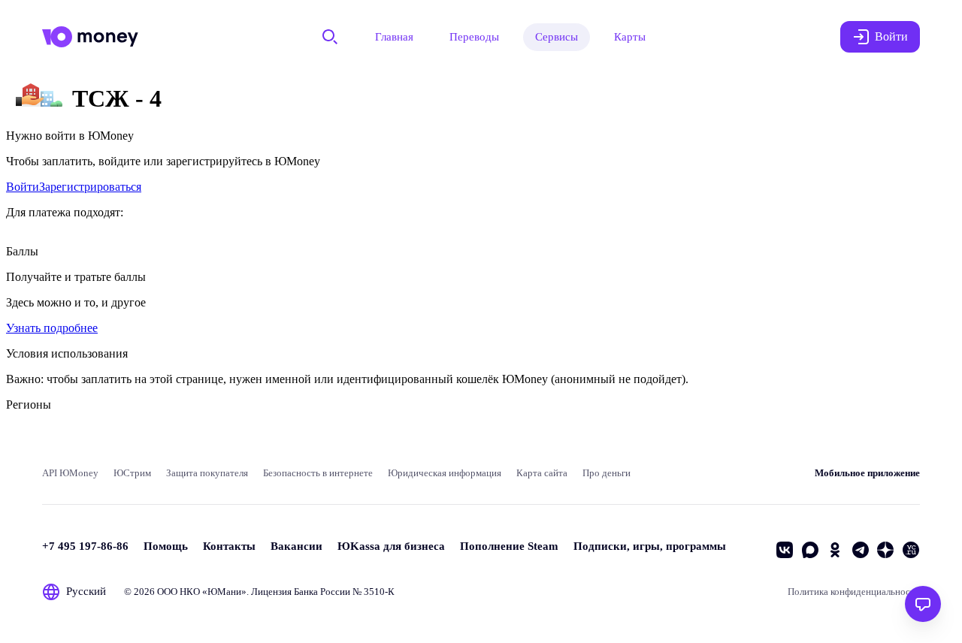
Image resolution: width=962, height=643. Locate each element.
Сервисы (556, 37)
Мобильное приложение (867, 472)
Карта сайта (541, 472)
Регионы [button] (28, 404)
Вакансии (296, 546)
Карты (630, 37)
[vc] (911, 550)
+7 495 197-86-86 (85, 546)
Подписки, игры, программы (649, 546)
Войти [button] (891, 36)
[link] (22, 186)
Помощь (166, 546)
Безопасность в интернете (318, 472)
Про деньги (606, 472)
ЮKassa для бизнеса (391, 546)
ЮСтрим (132, 472)
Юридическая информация (444, 472)
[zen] (885, 550)
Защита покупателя (207, 472)
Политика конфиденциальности (854, 591)
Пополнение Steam (509, 546)
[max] (810, 550)
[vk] (785, 550)
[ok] (835, 550)
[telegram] (861, 550)
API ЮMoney (70, 472)
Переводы (474, 37)
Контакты (229, 546)
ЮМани (224, 591)
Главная (394, 37)
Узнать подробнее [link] (52, 328)
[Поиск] (330, 37)
